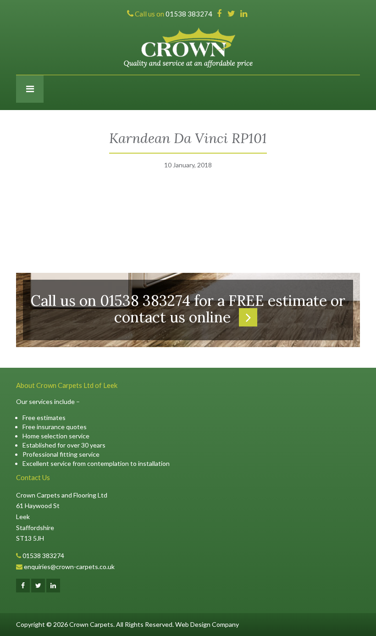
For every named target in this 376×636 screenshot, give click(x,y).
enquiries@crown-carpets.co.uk (69, 566)
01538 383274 (43, 555)
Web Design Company (207, 624)
